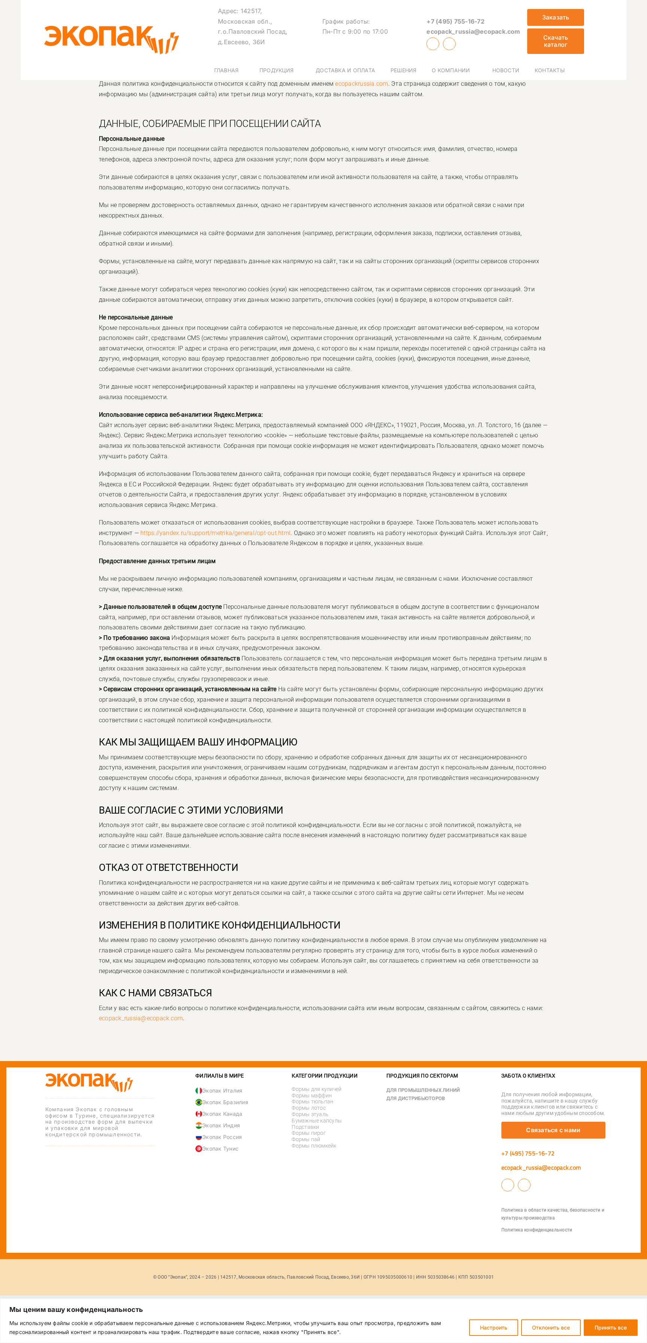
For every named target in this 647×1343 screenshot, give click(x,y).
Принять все (611, 1327)
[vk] (432, 43)
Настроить (493, 1327)
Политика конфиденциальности (536, 1230)
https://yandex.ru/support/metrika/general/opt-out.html (215, 533)
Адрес (227, 11)
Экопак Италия (222, 1090)
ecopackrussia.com (361, 83)
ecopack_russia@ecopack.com (473, 31)
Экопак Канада (222, 1113)
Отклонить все (551, 1327)
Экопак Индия (221, 1125)
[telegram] (449, 43)
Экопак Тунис (220, 1148)
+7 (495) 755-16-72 (455, 21)
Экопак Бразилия (225, 1102)
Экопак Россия (222, 1137)
